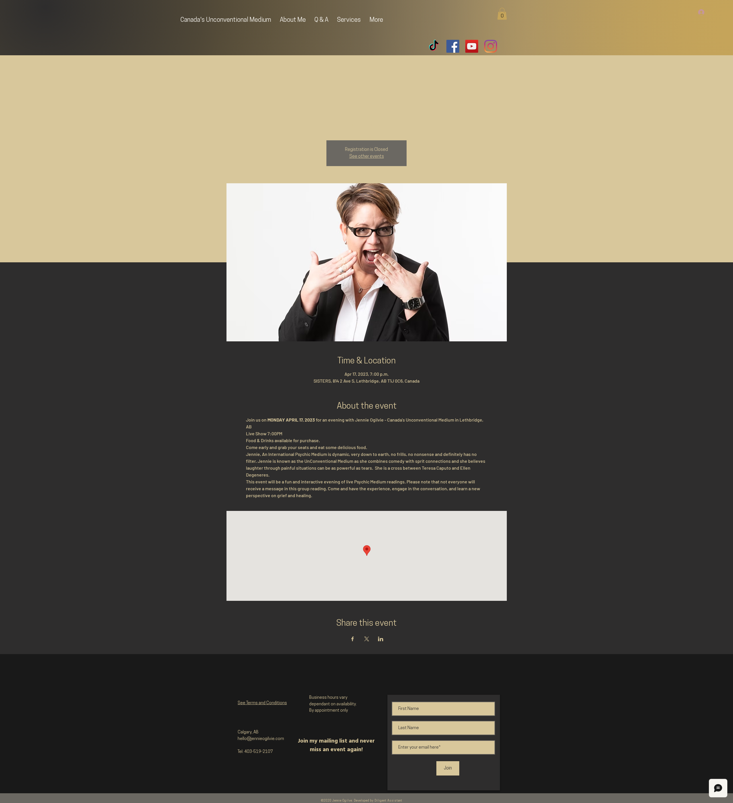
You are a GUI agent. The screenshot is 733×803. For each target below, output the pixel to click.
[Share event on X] (366, 639)
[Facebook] (452, 46)
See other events (366, 156)
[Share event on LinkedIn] (380, 639)
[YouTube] (471, 46)
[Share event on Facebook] (352, 639)
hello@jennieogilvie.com (261, 739)
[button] (502, 14)
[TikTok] (433, 46)
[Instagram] (490, 46)
